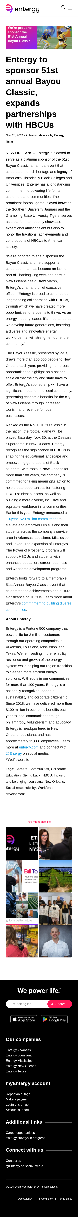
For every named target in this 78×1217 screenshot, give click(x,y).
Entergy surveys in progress (25, 1138)
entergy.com (29, 747)
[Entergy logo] (32, 8)
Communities (39, 769)
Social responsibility (21, 788)
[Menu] (70, 8)
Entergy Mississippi (19, 1060)
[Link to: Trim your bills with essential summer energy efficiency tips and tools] (22, 876)
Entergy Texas (16, 1071)
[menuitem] (61, 8)
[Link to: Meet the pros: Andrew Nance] (55, 941)
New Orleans (54, 781)
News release (38, 135)
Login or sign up (17, 1104)
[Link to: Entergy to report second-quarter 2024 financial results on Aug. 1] (22, 843)
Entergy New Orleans (21, 1066)
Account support (17, 1110)
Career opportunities (20, 1132)
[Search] (61, 8)
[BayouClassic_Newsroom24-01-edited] (39, 37)
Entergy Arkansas (18, 1050)
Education (13, 775)
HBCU (47, 775)
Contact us (13, 1160)
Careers (21, 769)
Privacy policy (45, 1198)
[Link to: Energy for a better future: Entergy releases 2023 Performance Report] (22, 908)
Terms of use (65, 1198)
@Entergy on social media (24, 1166)
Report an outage (18, 1094)
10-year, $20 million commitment (32, 519)
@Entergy (14, 753)
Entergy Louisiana (19, 1055)
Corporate (58, 769)
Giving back (31, 775)
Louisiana (35, 781)
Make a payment (17, 1099)
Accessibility (25, 1198)
